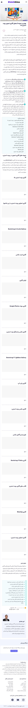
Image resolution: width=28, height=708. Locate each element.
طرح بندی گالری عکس (19, 143)
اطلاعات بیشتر (6, 674)
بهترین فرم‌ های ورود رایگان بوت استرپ (16, 588)
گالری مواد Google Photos (18, 133)
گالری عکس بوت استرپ (18, 141)
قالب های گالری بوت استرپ (18, 147)
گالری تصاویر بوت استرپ (18, 151)
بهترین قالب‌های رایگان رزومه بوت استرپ (15, 599)
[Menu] (26, 2)
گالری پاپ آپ (20, 139)
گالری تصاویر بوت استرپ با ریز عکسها (16, 124)
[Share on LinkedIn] (11, 609)
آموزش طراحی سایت (16, 167)
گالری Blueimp (20, 149)
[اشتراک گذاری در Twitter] (14, 609)
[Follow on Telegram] (12, 700)
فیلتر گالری (21, 131)
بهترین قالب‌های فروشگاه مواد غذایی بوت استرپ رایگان (14, 602)
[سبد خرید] (1, 2)
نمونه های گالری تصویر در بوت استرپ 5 (15, 120)
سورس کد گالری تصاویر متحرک (17, 586)
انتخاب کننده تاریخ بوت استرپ (17, 597)
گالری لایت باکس (20, 129)
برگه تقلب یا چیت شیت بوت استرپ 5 (16, 595)
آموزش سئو (11, 684)
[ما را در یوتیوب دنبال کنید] (18, 700)
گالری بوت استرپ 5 (19, 122)
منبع (25, 194)
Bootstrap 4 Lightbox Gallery (17, 137)
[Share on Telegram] (10, 609)
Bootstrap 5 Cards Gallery (18, 126)
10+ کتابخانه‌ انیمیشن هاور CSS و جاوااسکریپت (14, 593)
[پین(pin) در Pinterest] (13, 609)
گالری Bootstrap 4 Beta (18, 145)
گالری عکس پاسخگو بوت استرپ (17, 135)
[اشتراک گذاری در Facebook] (16, 609)
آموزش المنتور (10, 683)
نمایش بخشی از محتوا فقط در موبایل (16, 590)
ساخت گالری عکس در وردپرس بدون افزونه (15, 582)
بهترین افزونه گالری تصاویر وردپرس (16, 584)
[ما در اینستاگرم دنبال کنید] (23, 700)
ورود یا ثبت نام (14, 650)
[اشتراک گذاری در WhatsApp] (17, 609)
